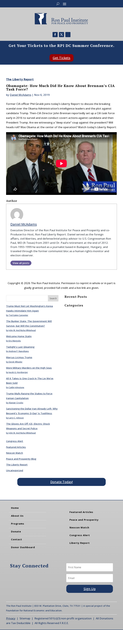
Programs (17, 523)
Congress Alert (14, 441)
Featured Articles (16, 447)
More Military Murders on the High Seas (29, 367)
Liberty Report (80, 542)
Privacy (10, 618)
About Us (17, 515)
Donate (16, 531)
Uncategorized (14, 470)
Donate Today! (61, 482)
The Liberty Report (20, 79)
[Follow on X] (61, 34)
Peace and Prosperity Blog (21, 458)
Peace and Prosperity (84, 519)
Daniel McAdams (20, 95)
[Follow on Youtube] (67, 34)
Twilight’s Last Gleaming (20, 346)
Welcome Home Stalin (19, 336)
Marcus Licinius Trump (19, 357)
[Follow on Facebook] (55, 34)
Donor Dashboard (23, 547)
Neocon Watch (14, 452)
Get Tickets (61, 58)
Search (53, 298)
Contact (16, 539)
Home (15, 507)
